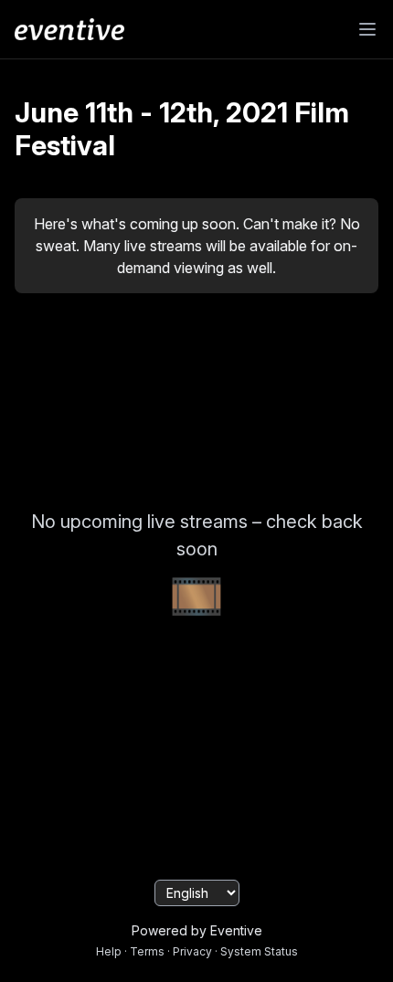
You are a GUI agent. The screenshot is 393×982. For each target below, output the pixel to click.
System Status (259, 951)
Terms (147, 951)
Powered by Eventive (197, 930)
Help (109, 951)
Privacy (192, 951)
